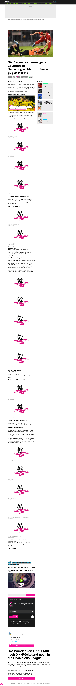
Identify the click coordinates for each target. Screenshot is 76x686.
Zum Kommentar (14, 641)
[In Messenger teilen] (11, 77)
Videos (45, 3)
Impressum (29, 683)
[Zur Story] (30, 664)
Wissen (35, 3)
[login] (1, 684)
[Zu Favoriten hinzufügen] (19, 77)
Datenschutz (39, 683)
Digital (32, 3)
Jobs (24, 683)
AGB (34, 683)
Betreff (10, 609)
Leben (25, 3)
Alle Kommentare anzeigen (21, 645)
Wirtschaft (17, 3)
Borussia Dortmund (26, 562)
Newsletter (13, 683)
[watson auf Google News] (31, 77)
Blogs (39, 3)
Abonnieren (30, 595)
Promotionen (50, 3)
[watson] (7, 1)
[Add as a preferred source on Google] (24, 77)
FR (53, 1)
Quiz (42, 3)
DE (50, 1)
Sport (22, 3)
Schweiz (6, 3)
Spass (28, 3)
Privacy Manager (46, 683)
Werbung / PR (19, 683)
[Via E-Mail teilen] (14, 77)
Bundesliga (11, 564)
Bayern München (14, 19)
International (12, 3)
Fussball (17, 564)
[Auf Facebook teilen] (9, 77)
